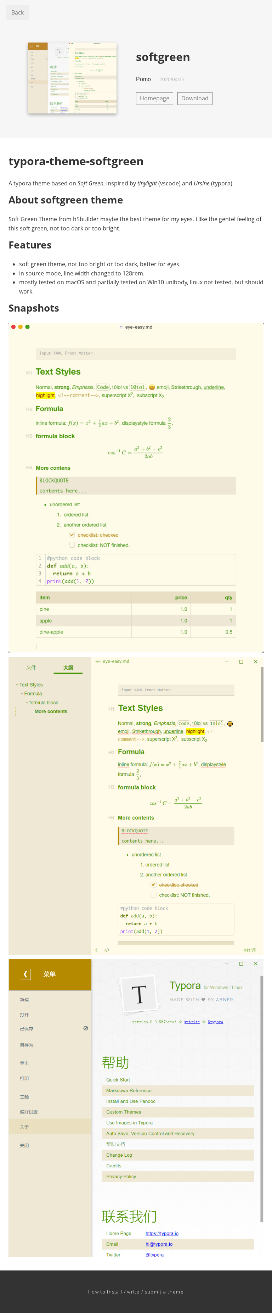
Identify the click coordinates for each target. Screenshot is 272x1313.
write (133, 1292)
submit (153, 1292)
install (114, 1292)
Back (17, 12)
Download (195, 98)
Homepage (154, 98)
